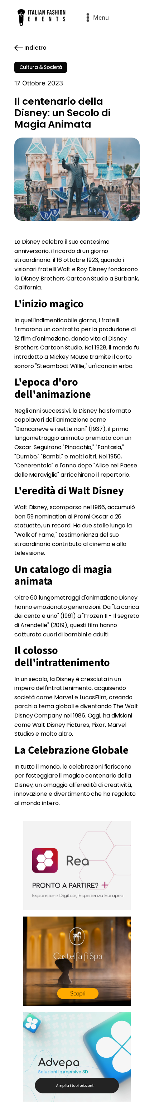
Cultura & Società (40, 67)
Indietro (35, 48)
